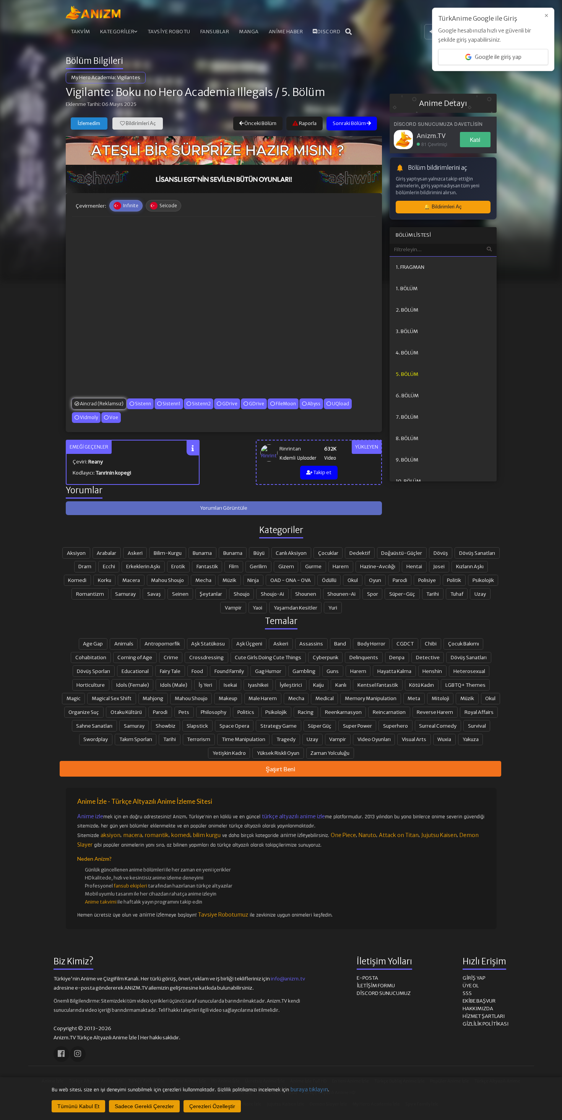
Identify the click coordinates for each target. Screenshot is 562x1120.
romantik (157, 835)
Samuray (125, 594)
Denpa (396, 657)
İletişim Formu (376, 985)
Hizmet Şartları (484, 1016)
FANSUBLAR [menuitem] (214, 31)
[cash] (224, 179)
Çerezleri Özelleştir (212, 1106)
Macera (131, 580)
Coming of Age (134, 657)
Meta (414, 698)
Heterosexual (469, 671)
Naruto (367, 835)
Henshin (432, 671)
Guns (332, 671)
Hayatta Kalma (394, 671)
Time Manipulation (243, 739)
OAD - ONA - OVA (290, 580)
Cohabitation (90, 657)
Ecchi (109, 566)
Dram (84, 566)
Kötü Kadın (421, 685)
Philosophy (213, 712)
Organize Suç (83, 712)
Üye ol (471, 985)
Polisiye (427, 580)
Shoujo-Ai (272, 594)
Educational (135, 671)
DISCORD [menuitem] (329, 31)
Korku (104, 580)
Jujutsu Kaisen (439, 835)
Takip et (321, 472)
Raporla (307, 123)
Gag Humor (268, 671)
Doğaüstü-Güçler (401, 553)
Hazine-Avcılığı (377, 566)
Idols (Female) (132, 685)
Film (234, 566)
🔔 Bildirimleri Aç (443, 207)
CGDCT (405, 643)
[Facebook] (61, 1054)
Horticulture (90, 685)
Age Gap (93, 643)
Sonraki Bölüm (350, 123)
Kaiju (318, 685)
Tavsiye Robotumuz (223, 914)
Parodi (400, 580)
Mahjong (153, 698)
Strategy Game (278, 726)
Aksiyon (76, 553)
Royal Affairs (479, 712)
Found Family (229, 671)
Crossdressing (206, 657)
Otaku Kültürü (126, 712)
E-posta (367, 978)
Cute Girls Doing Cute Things (268, 657)
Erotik (178, 566)
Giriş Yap (474, 978)
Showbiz (165, 726)
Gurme (313, 566)
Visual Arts (414, 739)
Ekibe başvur (479, 1001)
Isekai (230, 685)
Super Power (357, 726)
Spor (372, 594)
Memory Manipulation (370, 698)
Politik (454, 580)
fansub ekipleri (130, 886)
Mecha (203, 580)
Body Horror (371, 643)
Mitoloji (440, 698)
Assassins (311, 643)
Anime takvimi (101, 902)
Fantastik (207, 566)
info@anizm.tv (288, 978)
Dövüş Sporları (93, 671)
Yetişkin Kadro (229, 753)
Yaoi (257, 608)
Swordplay (95, 739)
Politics (245, 712)
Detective (428, 657)
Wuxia (444, 739)
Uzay (480, 594)
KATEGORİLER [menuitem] (117, 31)
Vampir (233, 608)
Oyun (375, 580)
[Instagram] (78, 1054)
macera (132, 835)
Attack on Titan (399, 835)
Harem (341, 566)
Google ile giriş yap (498, 57)
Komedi (77, 580)
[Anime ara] (348, 32)
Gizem (286, 566)
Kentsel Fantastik (377, 685)
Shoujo (242, 594)
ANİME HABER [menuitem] (286, 31)
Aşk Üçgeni (249, 643)
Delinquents (363, 657)
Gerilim (258, 566)
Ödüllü (329, 580)
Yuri (332, 608)
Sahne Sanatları (94, 726)
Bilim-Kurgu (168, 553)
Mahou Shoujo (167, 580)
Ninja (253, 580)
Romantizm (90, 594)
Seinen (180, 594)
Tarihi (432, 594)
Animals (123, 643)
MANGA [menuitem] (249, 31)
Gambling (303, 671)
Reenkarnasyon (343, 712)
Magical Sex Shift (112, 698)
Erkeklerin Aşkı (143, 566)
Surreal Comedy (437, 726)
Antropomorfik (162, 643)
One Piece (343, 835)
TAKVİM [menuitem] (80, 31)
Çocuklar (328, 553)
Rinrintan (290, 448)
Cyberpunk (325, 657)
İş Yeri (205, 685)
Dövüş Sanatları (477, 553)
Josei (439, 566)
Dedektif (359, 553)
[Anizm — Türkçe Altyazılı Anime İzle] (93, 13)
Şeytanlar (211, 594)
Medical (324, 698)
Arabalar (106, 553)
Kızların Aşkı (470, 566)
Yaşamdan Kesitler (295, 608)
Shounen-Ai (341, 594)
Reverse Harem (435, 712)
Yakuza (471, 739)
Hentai (414, 566)
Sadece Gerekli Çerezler (144, 1106)
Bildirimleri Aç (140, 123)
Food (197, 671)
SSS (467, 993)
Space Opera (234, 726)
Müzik (229, 580)
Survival (477, 726)
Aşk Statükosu (208, 643)
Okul (353, 580)
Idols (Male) (173, 685)
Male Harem (263, 698)
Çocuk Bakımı (463, 643)
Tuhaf (456, 594)
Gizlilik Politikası (485, 1024)
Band (340, 643)
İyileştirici (290, 685)
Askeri (135, 553)
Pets (184, 712)
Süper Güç (319, 726)
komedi (180, 835)
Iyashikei (258, 685)
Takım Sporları (135, 739)
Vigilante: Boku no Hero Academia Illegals (169, 92)
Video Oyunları (374, 739)
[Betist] (224, 150)
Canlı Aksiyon (291, 553)
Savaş (154, 594)
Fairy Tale (170, 671)
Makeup (228, 698)
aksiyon (110, 835)
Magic (74, 698)
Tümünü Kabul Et (78, 1106)
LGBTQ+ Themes (465, 685)
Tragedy (286, 739)
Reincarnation (389, 712)
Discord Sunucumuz (384, 993)
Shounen (305, 594)
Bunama (202, 553)
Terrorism (198, 739)
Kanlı (340, 685)
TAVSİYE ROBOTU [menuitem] (169, 31)
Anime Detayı (443, 103)
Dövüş (441, 553)
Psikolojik (483, 580)
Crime (171, 657)
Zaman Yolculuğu (329, 753)
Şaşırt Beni (280, 768)
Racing (305, 712)
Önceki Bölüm (260, 123)
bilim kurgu (207, 835)
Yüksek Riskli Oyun (278, 753)
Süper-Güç (402, 594)
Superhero (395, 726)
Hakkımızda (478, 1008)
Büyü (259, 553)
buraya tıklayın (309, 1089)
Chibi (431, 643)
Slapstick (197, 726)
